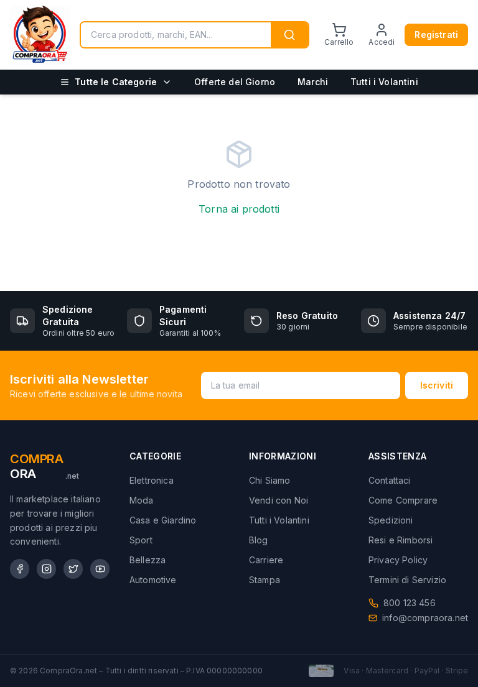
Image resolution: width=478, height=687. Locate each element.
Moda (141, 500)
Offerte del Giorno (234, 81)
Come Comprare (403, 500)
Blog (258, 540)
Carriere (266, 560)
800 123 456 (409, 602)
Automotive (153, 579)
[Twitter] (73, 569)
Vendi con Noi (278, 500)
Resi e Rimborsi (400, 540)
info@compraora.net (425, 617)
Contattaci (389, 480)
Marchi (313, 81)
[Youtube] (100, 569)
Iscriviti (436, 385)
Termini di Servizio (407, 579)
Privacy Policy (398, 560)
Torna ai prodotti (239, 209)
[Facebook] (19, 569)
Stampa (264, 579)
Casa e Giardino (162, 520)
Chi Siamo (269, 480)
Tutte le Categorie (116, 81)
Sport (140, 540)
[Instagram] (46, 569)
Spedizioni (390, 520)
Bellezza (147, 560)
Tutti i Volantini (384, 81)
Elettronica (151, 480)
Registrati (436, 34)
